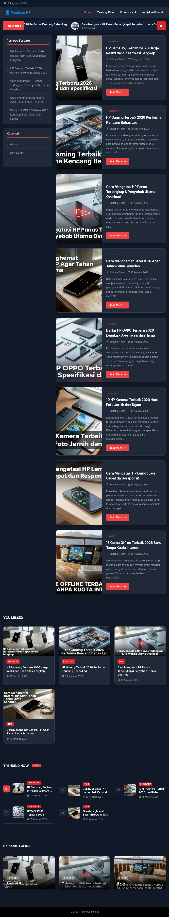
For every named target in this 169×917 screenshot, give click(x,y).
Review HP (17, 152)
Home (87, 12)
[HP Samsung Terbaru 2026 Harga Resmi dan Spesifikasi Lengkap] (28, 641)
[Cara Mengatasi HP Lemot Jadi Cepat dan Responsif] (84, 790)
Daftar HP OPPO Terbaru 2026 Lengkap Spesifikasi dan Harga (29, 114)
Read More (115, 92)
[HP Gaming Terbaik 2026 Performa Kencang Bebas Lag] (84, 641)
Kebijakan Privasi (152, 12)
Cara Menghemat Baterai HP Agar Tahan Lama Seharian (27, 100)
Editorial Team (117, 59)
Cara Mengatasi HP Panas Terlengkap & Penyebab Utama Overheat (93, 24)
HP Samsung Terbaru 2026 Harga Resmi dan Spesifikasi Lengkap (28, 55)
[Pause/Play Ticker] (161, 25)
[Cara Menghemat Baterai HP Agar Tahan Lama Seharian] (28, 704)
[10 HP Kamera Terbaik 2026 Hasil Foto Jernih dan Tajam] (140, 790)
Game (13, 144)
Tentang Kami (105, 12)
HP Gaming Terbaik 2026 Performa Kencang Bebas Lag (28, 70)
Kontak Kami (128, 12)
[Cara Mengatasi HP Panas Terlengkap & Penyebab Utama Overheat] (140, 641)
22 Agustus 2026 (18, 676)
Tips (13, 161)
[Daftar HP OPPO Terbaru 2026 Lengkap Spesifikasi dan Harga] (28, 812)
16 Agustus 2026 (18, 738)
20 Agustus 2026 (74, 676)
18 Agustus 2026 (129, 680)
